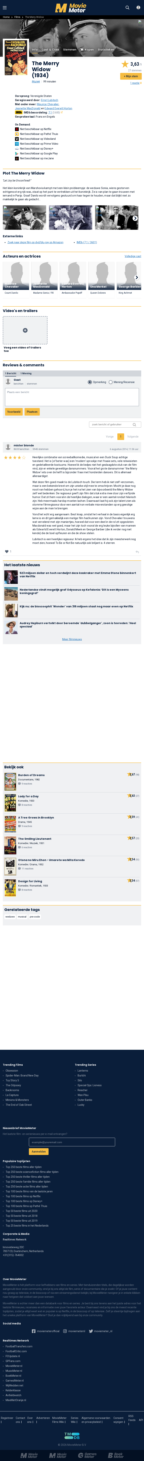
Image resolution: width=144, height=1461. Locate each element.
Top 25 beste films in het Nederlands (27, 1225)
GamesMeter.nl (15, 1380)
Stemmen (69, 49)
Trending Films (13, 1065)
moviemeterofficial (48, 1331)
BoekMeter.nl (13, 1375)
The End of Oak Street (19, 1104)
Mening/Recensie (124, 382)
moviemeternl (76, 1331)
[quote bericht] (137, 552)
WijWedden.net (14, 1385)
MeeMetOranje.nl (16, 1400)
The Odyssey (13, 1085)
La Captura (12, 1095)
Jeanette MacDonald (27, 108)
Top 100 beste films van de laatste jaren (29, 1191)
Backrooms (12, 1090)
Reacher (83, 1090)
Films (17, 17)
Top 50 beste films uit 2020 (22, 1210)
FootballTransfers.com (19, 1346)
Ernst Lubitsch (49, 100)
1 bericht (10, 373)
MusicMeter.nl (14, 1370)
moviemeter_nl (103, 1331)
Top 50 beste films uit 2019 (22, 1220)
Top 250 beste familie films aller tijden (28, 1181)
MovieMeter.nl (14, 1365)
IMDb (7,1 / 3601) (87, 242)
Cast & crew (50, 49)
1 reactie (135, 83)
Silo (80, 1080)
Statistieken (106, 49)
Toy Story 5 (12, 1080)
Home (6, 17)
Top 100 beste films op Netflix (23, 1196)
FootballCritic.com (16, 1351)
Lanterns (83, 1070)
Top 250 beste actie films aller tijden (27, 1186)
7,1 (54, 112)
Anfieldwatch (13, 1395)
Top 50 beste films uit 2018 (22, 1215)
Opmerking (99, 382)
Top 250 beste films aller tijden (24, 1166)
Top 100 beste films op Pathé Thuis (26, 1206)
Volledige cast (133, 256)
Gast (17, 380)
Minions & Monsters (17, 1099)
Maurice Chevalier (47, 104)
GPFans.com (13, 1361)
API (141, 1420)
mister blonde (24, 445)
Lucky (81, 1104)
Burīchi (82, 1075)
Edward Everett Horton (58, 108)
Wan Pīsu (83, 1095)
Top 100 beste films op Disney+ (24, 1201)
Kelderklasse (13, 1390)
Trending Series (85, 1065)
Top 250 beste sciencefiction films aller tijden (32, 1171)
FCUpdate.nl (13, 1356)
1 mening (26, 373)
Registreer (7, 1417)
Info (35, 49)
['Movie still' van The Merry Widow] (24, 217)
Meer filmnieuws (72, 639)
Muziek (36, 81)
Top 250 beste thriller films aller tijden (28, 1176)
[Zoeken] (127, 7)
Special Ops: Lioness (90, 1085)
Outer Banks (85, 1099)
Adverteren (43, 1417)
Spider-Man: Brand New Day (22, 1075)
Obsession (12, 1070)
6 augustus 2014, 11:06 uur (124, 449)
